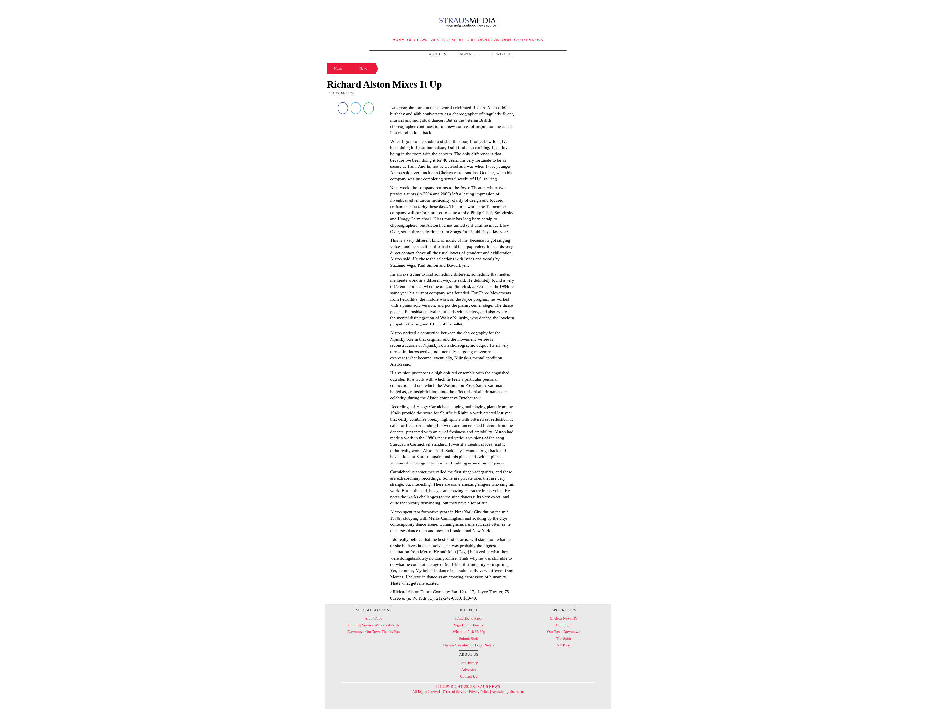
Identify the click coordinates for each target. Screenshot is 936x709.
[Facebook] (343, 108)
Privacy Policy (479, 692)
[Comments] (368, 108)
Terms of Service (454, 692)
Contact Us (503, 54)
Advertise (469, 54)
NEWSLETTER (568, 5)
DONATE (597, 5)
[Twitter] (356, 108)
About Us (437, 54)
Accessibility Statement (508, 692)
